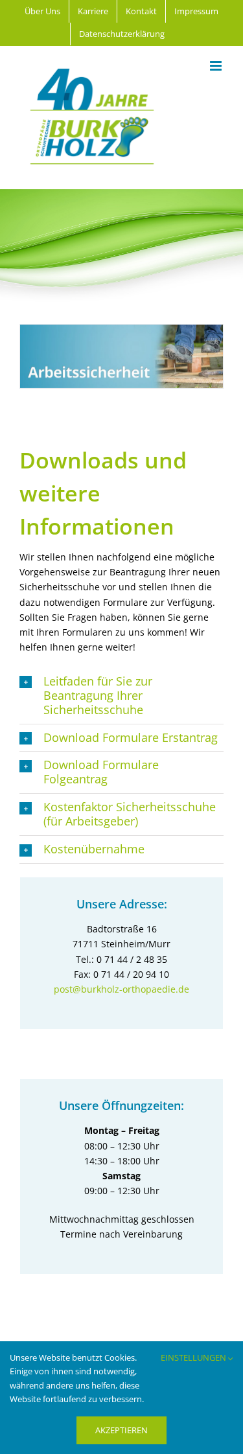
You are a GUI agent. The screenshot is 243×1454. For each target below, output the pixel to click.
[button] (121, 696)
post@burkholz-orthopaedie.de (121, 989)
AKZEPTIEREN (121, 1430)
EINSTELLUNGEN (194, 1357)
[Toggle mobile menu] (217, 66)
